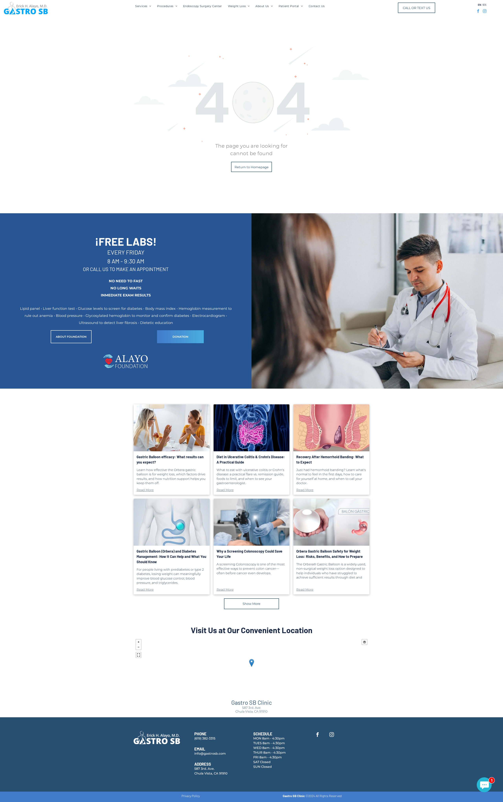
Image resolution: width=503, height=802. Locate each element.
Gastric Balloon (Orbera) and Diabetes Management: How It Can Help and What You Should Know (171, 556)
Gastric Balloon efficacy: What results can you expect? (170, 459)
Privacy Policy (191, 796)
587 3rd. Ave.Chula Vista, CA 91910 (251, 709)
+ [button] (138, 642)
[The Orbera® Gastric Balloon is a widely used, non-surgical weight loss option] (331, 522)
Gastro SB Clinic (251, 702)
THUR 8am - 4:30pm (269, 752)
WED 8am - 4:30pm (269, 748)
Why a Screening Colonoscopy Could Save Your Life (249, 554)
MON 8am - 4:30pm (269, 738)
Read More (145, 490)
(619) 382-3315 (204, 738)
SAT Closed (262, 762)
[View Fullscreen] (138, 655)
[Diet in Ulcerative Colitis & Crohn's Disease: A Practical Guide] (252, 427)
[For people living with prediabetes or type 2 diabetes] (172, 522)
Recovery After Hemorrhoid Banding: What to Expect (330, 459)
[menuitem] (143, 6)
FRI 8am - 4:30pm (267, 757)
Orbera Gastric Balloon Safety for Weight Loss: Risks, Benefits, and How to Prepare (329, 554)
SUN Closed (262, 767)
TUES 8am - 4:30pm (269, 743)
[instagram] (484, 11)
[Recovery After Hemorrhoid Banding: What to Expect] (331, 427)
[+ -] (251, 667)
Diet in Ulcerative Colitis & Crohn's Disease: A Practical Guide (251, 459)
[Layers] (364, 642)
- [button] (138, 647)
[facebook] (478, 11)
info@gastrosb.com (210, 753)
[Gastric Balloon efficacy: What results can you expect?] (172, 427)
